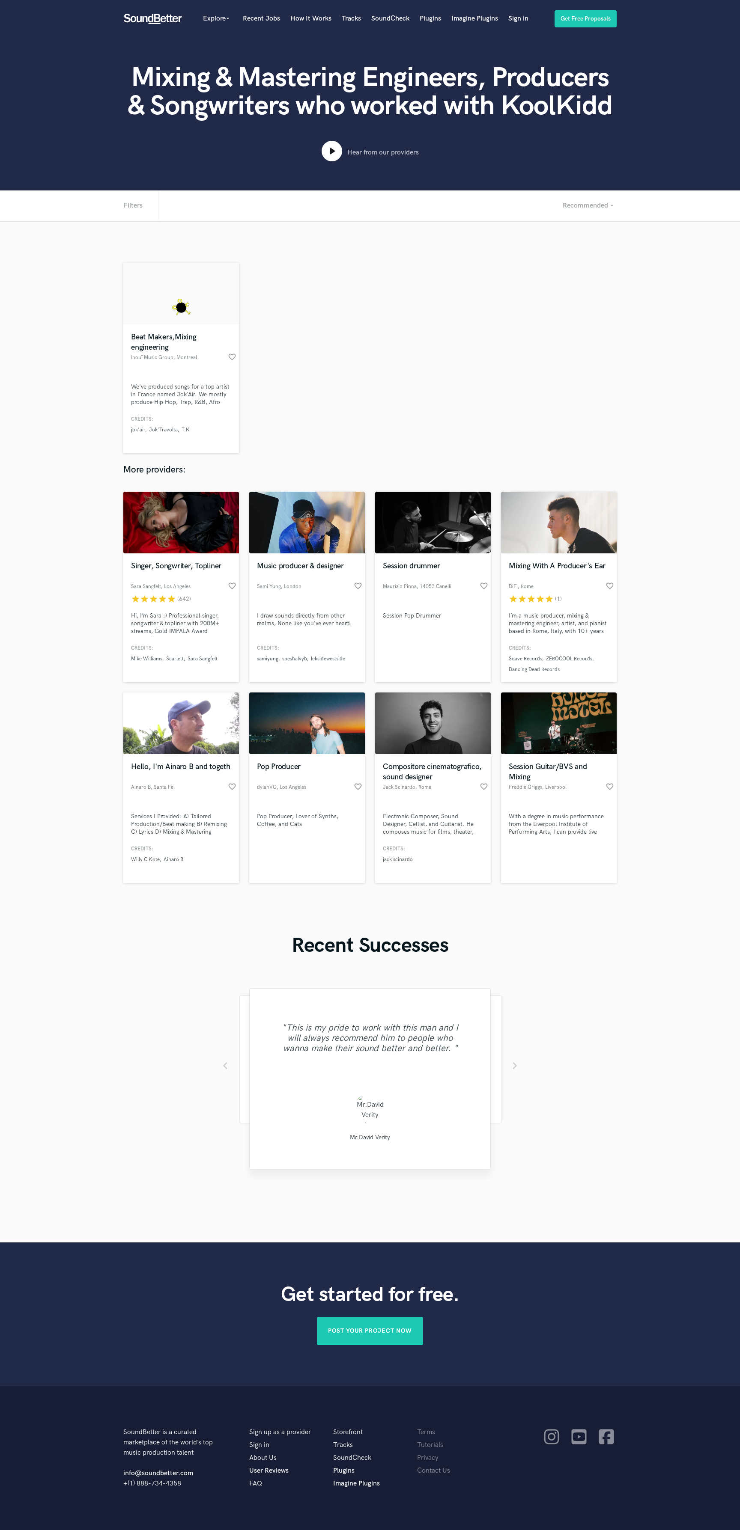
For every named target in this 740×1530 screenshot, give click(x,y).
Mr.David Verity (370, 1137)
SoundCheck (390, 19)
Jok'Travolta (163, 430)
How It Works (310, 19)
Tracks (351, 19)
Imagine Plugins (474, 19)
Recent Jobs (261, 19)
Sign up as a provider (280, 1432)
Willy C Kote (145, 859)
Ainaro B (173, 859)
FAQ (255, 1483)
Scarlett (175, 659)
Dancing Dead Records (534, 669)
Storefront (348, 1432)
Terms (426, 1432)
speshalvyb (294, 659)
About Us (263, 1458)
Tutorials (430, 1445)
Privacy (428, 1458)
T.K (186, 430)
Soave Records (525, 659)
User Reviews (269, 1471)
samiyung (267, 659)
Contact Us (433, 1471)
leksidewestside (328, 659)
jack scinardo (398, 859)
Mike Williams (146, 659)
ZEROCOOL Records (569, 659)
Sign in (518, 19)
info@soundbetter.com (158, 1473)
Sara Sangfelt (203, 659)
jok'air (138, 430)
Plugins (430, 19)
